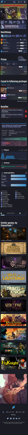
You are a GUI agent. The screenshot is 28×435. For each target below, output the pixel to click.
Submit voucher (21, 198)
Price (24, 85)
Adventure (8, 125)
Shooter (4, 126)
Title (8, 85)
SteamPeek (5, 198)
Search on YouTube (7, 206)
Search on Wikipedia (7, 205)
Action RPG (15, 125)
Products (19, 194)
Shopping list (24, 59)
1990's (19, 126)
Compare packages (22, 101)
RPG (11, 125)
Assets (18, 193)
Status (14, 414)
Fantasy (15, 126)
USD (20, 412)
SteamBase (5, 203)
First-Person (10, 126)
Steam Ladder (6, 199)
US (11, 412)
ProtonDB (5, 196)
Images (4, 85)
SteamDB (5, 193)
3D (6, 126)
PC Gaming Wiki (6, 194)
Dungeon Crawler (22, 125)
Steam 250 (5, 201)
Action (3, 125)
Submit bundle (20, 196)
